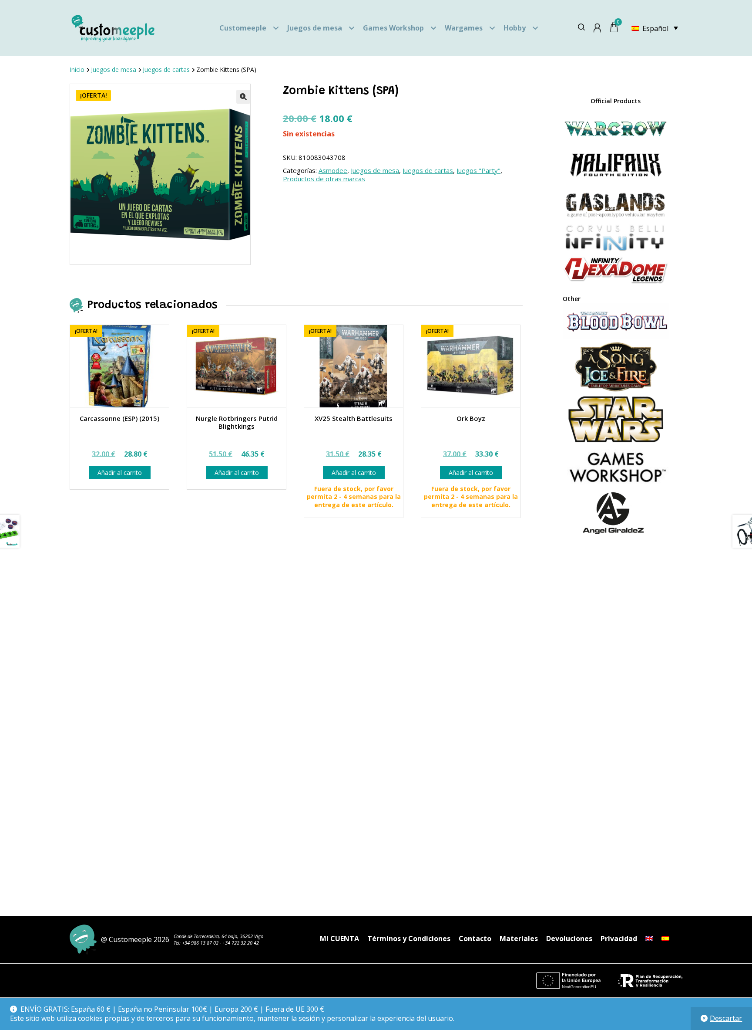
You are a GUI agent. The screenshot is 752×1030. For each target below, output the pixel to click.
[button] (243, 97)
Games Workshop (393, 28)
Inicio (77, 69)
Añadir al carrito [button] (119, 472)
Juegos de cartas (166, 69)
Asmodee (333, 170)
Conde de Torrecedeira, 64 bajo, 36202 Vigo (218, 936)
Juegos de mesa (314, 28)
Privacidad (619, 938)
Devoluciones (569, 938)
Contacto (475, 938)
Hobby (515, 28)
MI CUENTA (339, 938)
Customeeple (242, 28)
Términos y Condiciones (408, 938)
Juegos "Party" (478, 170)
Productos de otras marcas (324, 178)
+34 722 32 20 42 (240, 942)
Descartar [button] (726, 1018)
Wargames (464, 28)
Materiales (519, 938)
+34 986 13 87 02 (200, 942)
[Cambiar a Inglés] (649, 938)
